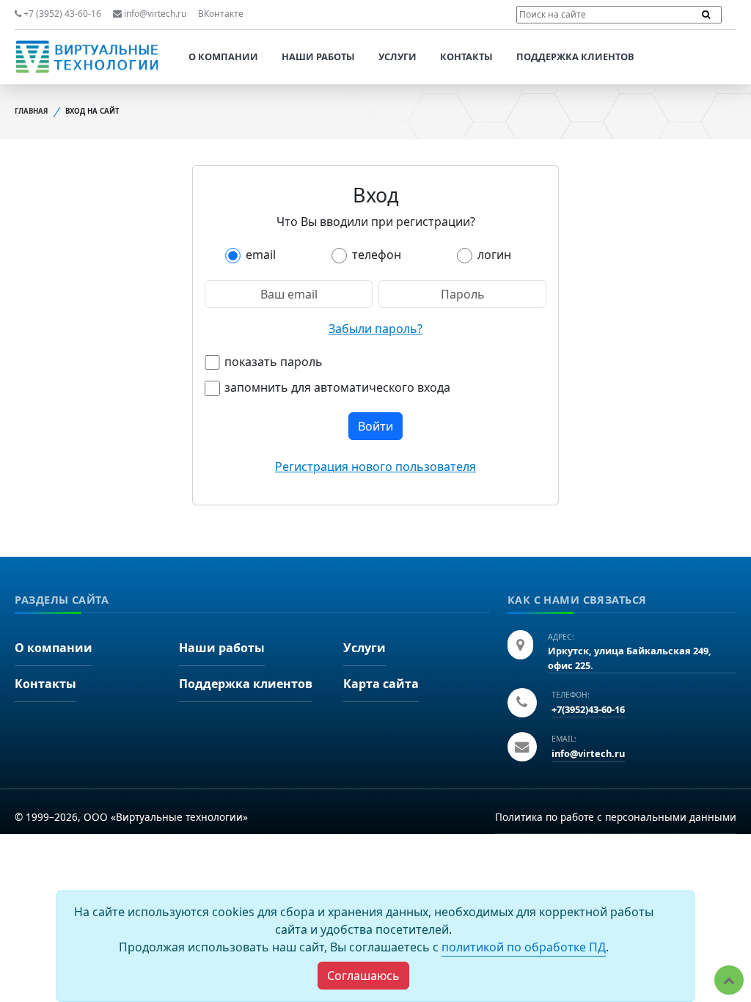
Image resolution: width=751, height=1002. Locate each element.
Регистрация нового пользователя (375, 466)
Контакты (466, 56)
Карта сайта (381, 684)
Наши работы (318, 56)
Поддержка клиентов (575, 56)
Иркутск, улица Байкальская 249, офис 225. (629, 657)
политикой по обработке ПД (524, 947)
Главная (31, 111)
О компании (223, 56)
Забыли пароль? (375, 329)
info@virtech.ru (154, 13)
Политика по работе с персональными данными (615, 817)
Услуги (397, 56)
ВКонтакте (220, 13)
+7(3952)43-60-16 (588, 709)
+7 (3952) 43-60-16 (61, 13)
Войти (375, 426)
